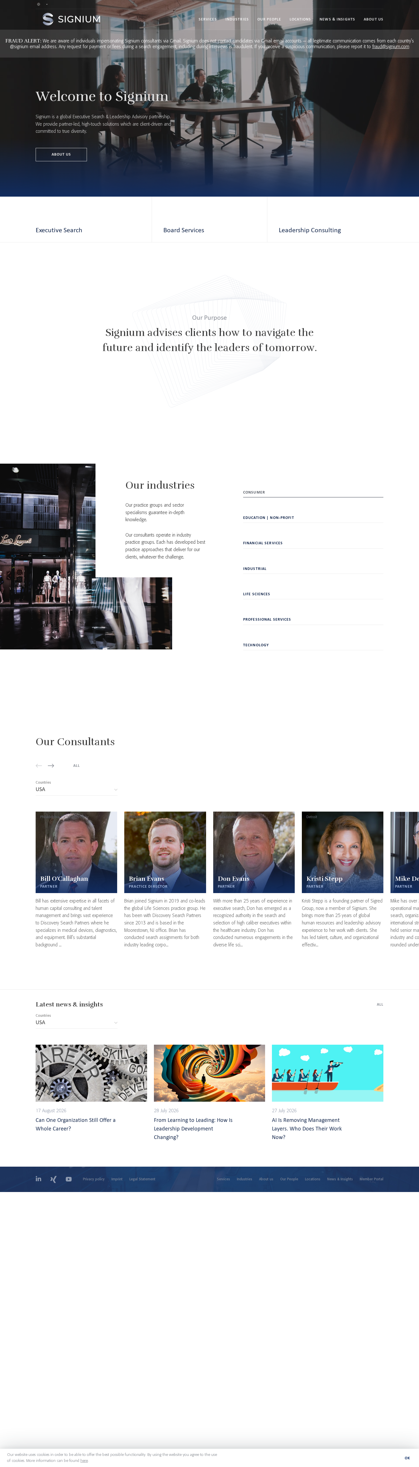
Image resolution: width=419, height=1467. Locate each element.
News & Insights (337, 19)
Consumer (254, 492)
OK (407, 1458)
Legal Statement (142, 1179)
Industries (237, 19)
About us (373, 19)
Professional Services (267, 619)
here (84, 1461)
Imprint (117, 1179)
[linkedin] (38, 1179)
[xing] (53, 1179)
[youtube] (69, 1179)
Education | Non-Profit (268, 517)
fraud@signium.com (390, 46)
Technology (256, 645)
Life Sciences (256, 594)
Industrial (255, 568)
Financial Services (263, 543)
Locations (300, 19)
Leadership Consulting (310, 230)
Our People (269, 19)
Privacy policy (94, 1179)
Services (208, 19)
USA (64, 791)
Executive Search (59, 230)
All (76, 765)
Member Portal (371, 1179)
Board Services (183, 230)
